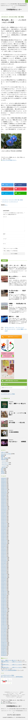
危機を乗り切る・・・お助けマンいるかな (11, 661)
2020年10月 (4, 577)
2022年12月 (4, 540)
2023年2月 (3, 537)
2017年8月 (3, 631)
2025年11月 (4, 491)
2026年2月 (3, 486)
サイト (4, 243)
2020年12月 (4, 574)
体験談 (2, 455)
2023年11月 (4, 525)
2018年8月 (3, 614)
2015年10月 (4, 653)
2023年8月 (3, 529)
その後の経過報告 (14, 432)
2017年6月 (3, 634)
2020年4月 (3, 585)
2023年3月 (3, 536)
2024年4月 (3, 517)
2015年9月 (3, 655)
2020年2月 (3, 588)
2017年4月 (3, 636)
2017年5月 (3, 635)
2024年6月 (3, 515)
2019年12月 (4, 591)
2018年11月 (4, 610)
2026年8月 (3, 478)
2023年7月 (3, 530)
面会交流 (4, 467)
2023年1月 (3, 539)
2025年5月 (3, 499)
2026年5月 (3, 482)
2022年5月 (3, 550)
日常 (2, 470)
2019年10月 (4, 594)
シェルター (4, 465)
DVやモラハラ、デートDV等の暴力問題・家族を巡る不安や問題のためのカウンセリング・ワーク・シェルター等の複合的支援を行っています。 (14, 710)
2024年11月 (4, 508)
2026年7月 (3, 479)
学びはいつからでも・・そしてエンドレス (14, 327)
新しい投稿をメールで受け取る (11, 250)
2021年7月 (3, 564)
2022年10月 (4, 543)
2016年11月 (4, 644)
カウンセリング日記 (13, 199)
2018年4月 (3, 619)
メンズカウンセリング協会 (8, 394)
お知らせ (3, 452)
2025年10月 (4, 492)
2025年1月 (3, 505)
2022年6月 (3, 549)
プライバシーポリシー (11, 697)
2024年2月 (3, 520)
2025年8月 (3, 495)
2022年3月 (3, 553)
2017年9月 (3, 629)
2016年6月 (3, 651)
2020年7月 (3, 581)
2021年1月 (3, 573)
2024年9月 (3, 510)
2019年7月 (3, 598)
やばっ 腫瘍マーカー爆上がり (17, 403)
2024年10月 (4, 509)
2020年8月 (3, 580)
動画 (2, 456)
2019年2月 (3, 605)
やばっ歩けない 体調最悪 (17, 441)
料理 (2, 469)
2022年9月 (3, 544)
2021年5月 (3, 567)
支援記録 (3, 459)
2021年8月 (3, 563)
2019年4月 (3, 602)
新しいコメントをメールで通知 (11, 248)
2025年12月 (4, 489)
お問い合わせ (19, 697)
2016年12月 (4, 642)
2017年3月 (3, 638)
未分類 (2, 473)
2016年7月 (3, 649)
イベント (4, 461)
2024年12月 (4, 506)
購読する (6, 384)
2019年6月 (3, 600)
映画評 (2, 471)
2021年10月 (4, 560)
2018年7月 (3, 615)
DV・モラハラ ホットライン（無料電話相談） (12, 676)
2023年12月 (4, 523)
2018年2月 (3, 622)
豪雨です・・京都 (14, 316)
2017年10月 (4, 628)
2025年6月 (3, 498)
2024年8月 (3, 512)
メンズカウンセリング (13, 201)
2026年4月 (3, 483)
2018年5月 (3, 618)
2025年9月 (3, 493)
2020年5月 (3, 584)
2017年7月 (3, 632)
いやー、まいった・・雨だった (17, 265)
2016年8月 (3, 648)
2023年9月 (3, 527)
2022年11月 (4, 542)
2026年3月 (3, 485)
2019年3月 (3, 604)
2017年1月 (3, 641)
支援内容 (21, 692)
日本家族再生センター (14, 9)
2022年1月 (3, 556)
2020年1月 (3, 590)
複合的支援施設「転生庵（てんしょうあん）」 (11, 694)
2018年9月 (3, 612)
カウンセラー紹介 (10, 693)
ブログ (16, 693)
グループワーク (5, 464)
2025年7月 (3, 496)
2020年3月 (3, 587)
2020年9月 (3, 578)
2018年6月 (3, 617)
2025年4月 (3, 500)
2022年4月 (3, 551)
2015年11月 (4, 652)
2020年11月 (4, 576)
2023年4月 (3, 534)
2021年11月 (4, 559)
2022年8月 (3, 546)
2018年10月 (4, 611)
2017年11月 (4, 627)
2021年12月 (4, 557)
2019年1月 (3, 607)
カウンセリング (5, 199)
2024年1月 (3, 522)
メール (5, 238)
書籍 (20, 693)
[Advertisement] (12, 171)
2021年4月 (3, 568)
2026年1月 (3, 488)
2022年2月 (3, 554)
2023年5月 (3, 533)
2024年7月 (3, 513)
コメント (5, 216)
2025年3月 (3, 502)
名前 (4, 233)
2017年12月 (4, 625)
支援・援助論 (20, 199)
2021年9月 (3, 561)
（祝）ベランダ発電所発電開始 (8, 670)
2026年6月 (3, 481)
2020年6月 (3, 583)
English (23, 694)
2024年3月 (3, 519)
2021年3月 (3, 570)
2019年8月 (3, 597)
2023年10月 (4, 526)
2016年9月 (3, 646)
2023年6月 (3, 532)
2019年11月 (4, 593)
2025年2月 (3, 503)
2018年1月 (3, 624)
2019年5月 (3, 601)
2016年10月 (4, 645)
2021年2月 (3, 571)
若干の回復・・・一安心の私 (17, 422)
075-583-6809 (14, 715)
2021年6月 (3, 566)
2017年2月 (3, 639)
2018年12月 (4, 608)
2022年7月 (3, 547)
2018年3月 (3, 621)
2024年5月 (3, 516)
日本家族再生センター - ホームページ (11, 692)
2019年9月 (3, 595)
